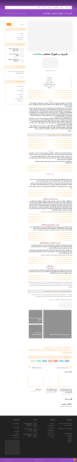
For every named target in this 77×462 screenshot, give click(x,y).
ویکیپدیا (69, 130)
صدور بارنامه (51, 423)
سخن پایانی (49, 87)
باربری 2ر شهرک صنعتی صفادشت (51, 350)
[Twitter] (12, 7)
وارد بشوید (61, 406)
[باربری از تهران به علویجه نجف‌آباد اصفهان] (22, 50)
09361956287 (69, 440)
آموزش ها (54, 392)
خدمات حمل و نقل (50, 433)
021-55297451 (67, 433)
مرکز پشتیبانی (51, 425)
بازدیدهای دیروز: (20, 90)
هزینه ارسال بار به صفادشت (49, 82)
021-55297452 (69, 435)
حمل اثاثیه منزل (38, 350)
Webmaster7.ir (67, 347)
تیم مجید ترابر (51, 428)
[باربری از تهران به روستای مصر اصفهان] (22, 61)
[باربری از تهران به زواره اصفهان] (22, 55)
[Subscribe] (8, 77)
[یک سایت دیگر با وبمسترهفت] (65, 3)
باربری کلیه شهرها (50, 430)
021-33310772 (69, 436)
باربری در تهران (43, 350)
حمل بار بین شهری (31, 350)
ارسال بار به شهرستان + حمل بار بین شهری (63, 350)
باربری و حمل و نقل (47, 347)
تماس (69, 162)
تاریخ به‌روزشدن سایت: (19, 98)
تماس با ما (52, 437)
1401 (68, 459)
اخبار (51, 347)
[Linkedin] (14, 7)
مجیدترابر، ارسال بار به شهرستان (67, 352)
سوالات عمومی (51, 432)
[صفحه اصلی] (24, 13)
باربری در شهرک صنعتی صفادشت (49, 84)
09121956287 (70, 438)
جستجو (9, 24)
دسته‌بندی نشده (20, 39)
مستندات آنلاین (51, 427)
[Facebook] (16, 7)
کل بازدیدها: (20, 94)
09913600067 (70, 442)
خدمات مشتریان (51, 435)
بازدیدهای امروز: (20, 86)
